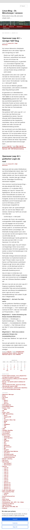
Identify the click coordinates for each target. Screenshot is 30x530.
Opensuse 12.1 (7, 482)
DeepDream (6, 440)
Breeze (10, 353)
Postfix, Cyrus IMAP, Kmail (8, 490)
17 (24, 366)
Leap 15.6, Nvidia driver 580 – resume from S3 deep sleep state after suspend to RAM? (13, 385)
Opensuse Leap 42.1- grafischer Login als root (11, 159)
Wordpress (4, 508)
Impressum (19, 26)
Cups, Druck (5, 397)
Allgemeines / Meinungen (8, 394)
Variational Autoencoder (9, 457)
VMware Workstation (7, 505)
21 (14, 367)
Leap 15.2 (6, 470)
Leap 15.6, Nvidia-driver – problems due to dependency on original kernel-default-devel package (14, 388)
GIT (5, 418)
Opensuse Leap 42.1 (7, 354)
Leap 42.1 (9, 146)
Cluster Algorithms (8, 437)
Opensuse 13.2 (7, 488)
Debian (3, 399)
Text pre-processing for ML (10, 455)
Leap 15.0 (6, 467)
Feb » (21, 370)
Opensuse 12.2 (7, 484)
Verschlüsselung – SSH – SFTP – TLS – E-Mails (13, 502)
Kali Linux (6, 403)
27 (10, 369)
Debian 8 (6, 400)
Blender (4, 396)
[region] (15, 519)
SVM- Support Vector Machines (11, 451)
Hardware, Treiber (6, 408)
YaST (9, 148)
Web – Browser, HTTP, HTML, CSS (10, 506)
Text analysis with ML (9, 454)
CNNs (5, 439)
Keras (5, 443)
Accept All (15, 519)
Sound (3, 497)
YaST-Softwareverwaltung (17, 148)
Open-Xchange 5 (7, 463)
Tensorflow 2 (7, 452)
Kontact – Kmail (5, 412)
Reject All (15, 527)
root (14, 354)
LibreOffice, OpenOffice (7, 430)
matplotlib (6, 493)
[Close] (28, 510)
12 (7, 366)
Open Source (5, 460)
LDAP (3, 428)
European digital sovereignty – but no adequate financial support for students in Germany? (14, 376)
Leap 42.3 (6, 481)
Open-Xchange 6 (7, 464)
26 (7, 369)
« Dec (7, 370)
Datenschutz (6, 28)
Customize (15, 523)
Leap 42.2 (6, 479)
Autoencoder (7, 436)
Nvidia (5, 409)
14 (14, 366)
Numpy (5, 494)
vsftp (5, 427)
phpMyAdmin (7, 424)
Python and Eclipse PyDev (8, 491)
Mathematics (7, 445)
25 (4, 369)
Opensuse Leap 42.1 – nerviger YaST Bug (12, 39)
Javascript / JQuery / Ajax (9, 420)
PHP (5, 423)
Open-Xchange (5, 461)
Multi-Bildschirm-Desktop (19, 147)
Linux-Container (5, 433)
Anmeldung (5, 353)
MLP (5, 448)
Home (4, 26)
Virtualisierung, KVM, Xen (8, 503)
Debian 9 (6, 402)
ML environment (7, 446)
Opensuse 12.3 (7, 485)
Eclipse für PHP (7, 417)
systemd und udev (6, 500)
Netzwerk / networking (7, 458)
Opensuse (4, 148)
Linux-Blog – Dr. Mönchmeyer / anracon (12, 11)
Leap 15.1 (6, 469)
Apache (5, 415)
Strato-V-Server (5, 499)
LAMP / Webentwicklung (7, 414)
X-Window (18, 354)
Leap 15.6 (6, 476)
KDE (3, 411)
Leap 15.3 (6, 472)
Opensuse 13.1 (7, 487)
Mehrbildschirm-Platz (7, 147)
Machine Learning (6, 434)
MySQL (5, 421)
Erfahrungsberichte (6, 405)
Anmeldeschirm (20, 351)
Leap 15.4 (6, 473)
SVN (5, 425)
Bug (17, 146)
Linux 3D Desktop (6, 432)
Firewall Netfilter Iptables (7, 406)
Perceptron (6, 449)
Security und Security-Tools (8, 496)
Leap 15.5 (6, 475)
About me (11, 26)
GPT (5, 442)
